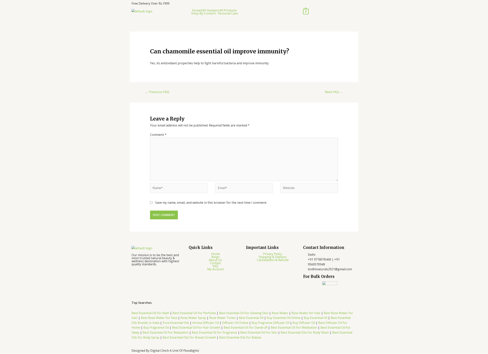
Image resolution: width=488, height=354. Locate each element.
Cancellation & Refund (272, 259)
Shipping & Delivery (273, 256)
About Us (215, 259)
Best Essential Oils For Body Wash (305, 332)
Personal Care (228, 13)
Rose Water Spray (193, 318)
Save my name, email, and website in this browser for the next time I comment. (211, 202)
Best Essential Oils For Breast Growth (189, 337)
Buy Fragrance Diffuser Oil (270, 323)
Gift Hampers (210, 10)
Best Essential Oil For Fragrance (214, 332)
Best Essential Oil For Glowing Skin (243, 313)
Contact (215, 263)
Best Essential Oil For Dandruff (246, 327)
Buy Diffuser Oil (304, 323)
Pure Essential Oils (176, 323)
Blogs (215, 256)
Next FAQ (334, 92)
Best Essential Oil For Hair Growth (196, 327)
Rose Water (280, 313)
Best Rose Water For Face (159, 318)
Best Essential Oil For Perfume (195, 313)
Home (196, 10)
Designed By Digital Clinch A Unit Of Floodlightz (165, 350)
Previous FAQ (157, 92)
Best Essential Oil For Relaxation (166, 332)
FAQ (215, 266)
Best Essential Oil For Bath (150, 313)
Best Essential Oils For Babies (240, 337)
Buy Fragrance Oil (156, 327)
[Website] (309, 189)
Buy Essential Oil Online (283, 318)
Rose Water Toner (222, 318)
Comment (158, 135)
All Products (228, 10)
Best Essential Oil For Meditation (294, 327)
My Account (215, 269)
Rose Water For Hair (305, 313)
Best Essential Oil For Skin (258, 332)
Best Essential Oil (251, 318)
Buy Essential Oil (315, 318)
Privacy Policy (272, 253)
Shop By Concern (203, 13)
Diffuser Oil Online (234, 323)
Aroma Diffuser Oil (206, 323)
